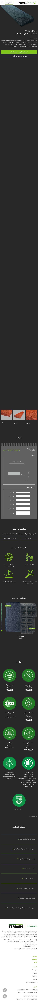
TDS (28, 538)
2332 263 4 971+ (29, 944)
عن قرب (28, 423)
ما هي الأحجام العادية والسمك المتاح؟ (24, 849)
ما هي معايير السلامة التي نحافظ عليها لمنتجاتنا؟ (21, 908)
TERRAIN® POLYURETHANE (27, 993)
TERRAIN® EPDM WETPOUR (27, 990)
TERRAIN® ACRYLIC (30, 996)
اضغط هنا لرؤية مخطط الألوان (19, 52)
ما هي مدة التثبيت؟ (29, 868)
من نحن (35, 956)
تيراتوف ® (34, 973)
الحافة (3, 423)
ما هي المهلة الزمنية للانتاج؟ (27, 859)
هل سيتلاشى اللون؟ (29, 878)
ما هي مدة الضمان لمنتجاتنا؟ (27, 898)
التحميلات (34, 959)
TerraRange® (31, 982)
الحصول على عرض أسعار (9, 2)
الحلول (35, 987)
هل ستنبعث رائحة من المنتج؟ (26, 888)
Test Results (9, 538)
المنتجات (35, 966)
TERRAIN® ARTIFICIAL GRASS (26, 999)
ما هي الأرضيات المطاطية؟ (27, 839)
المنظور (15, 423)
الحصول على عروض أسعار (19, 56)
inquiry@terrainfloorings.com (24, 949)
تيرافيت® (34, 970)
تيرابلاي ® (34, 976)
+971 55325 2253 (29, 946)
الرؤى (35, 962)
